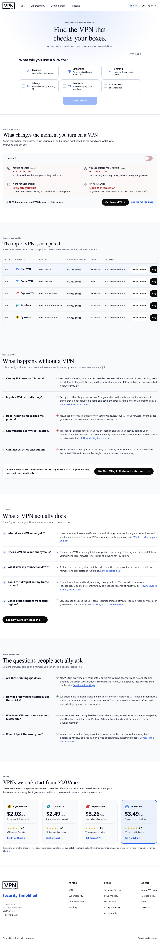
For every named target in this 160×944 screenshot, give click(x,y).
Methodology (148, 895)
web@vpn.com (8, 911)
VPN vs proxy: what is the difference (106, 604)
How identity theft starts (96, 438)
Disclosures (110, 901)
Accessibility (110, 913)
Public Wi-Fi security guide (74, 404)
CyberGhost (27, 317)
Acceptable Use (112, 907)
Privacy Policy (111, 895)
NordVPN (26, 269)
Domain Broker (58, 5)
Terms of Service (112, 890)
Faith (144, 901)
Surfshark (26, 305)
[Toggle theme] (143, 5)
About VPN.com (149, 890)
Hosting (76, 5)
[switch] (148, 158)
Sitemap (145, 907)
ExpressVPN (27, 293)
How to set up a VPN (111, 570)
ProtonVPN (27, 281)
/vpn (7, 851)
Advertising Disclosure (148, 938)
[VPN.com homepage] (8, 6)
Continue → (80, 100)
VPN (23, 5)
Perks (135, 5)
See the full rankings (142, 202)
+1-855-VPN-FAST (10, 915)
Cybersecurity (38, 5)
